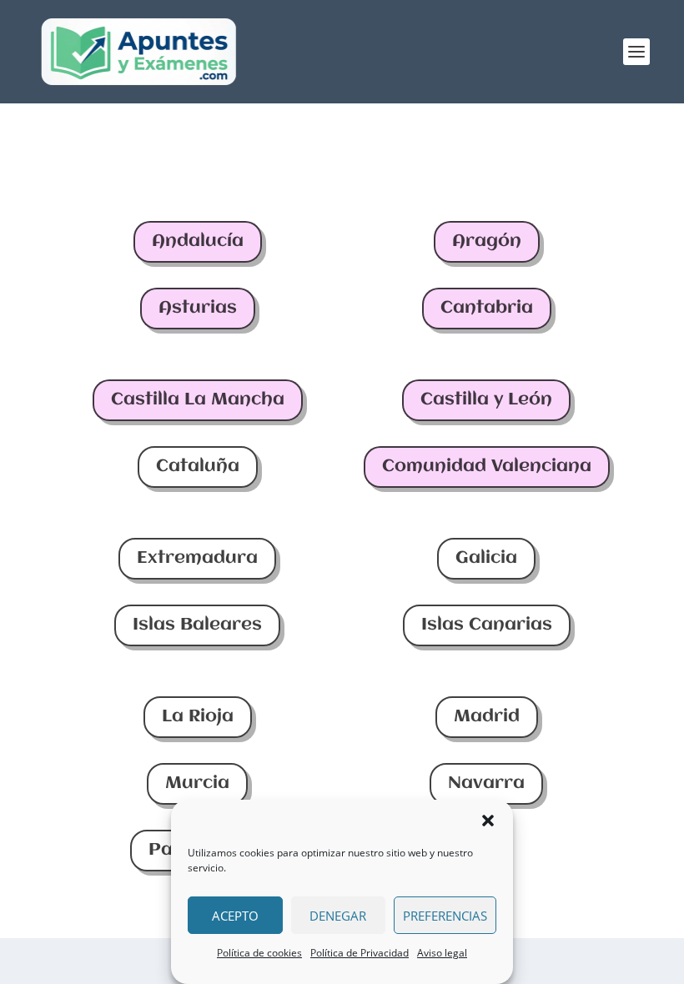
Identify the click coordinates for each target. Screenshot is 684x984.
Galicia (486, 558)
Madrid (487, 716)
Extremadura (197, 558)
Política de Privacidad (359, 953)
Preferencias (445, 915)
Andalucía (198, 241)
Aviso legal (442, 953)
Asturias (197, 308)
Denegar (337, 915)
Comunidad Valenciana (486, 466)
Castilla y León (486, 400)
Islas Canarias (486, 625)
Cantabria (486, 308)
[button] (488, 820)
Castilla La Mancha (197, 400)
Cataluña (197, 466)
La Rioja (198, 716)
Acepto (235, 915)
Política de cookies (259, 953)
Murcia (197, 783)
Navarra (486, 783)
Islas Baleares (197, 625)
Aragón (486, 241)
